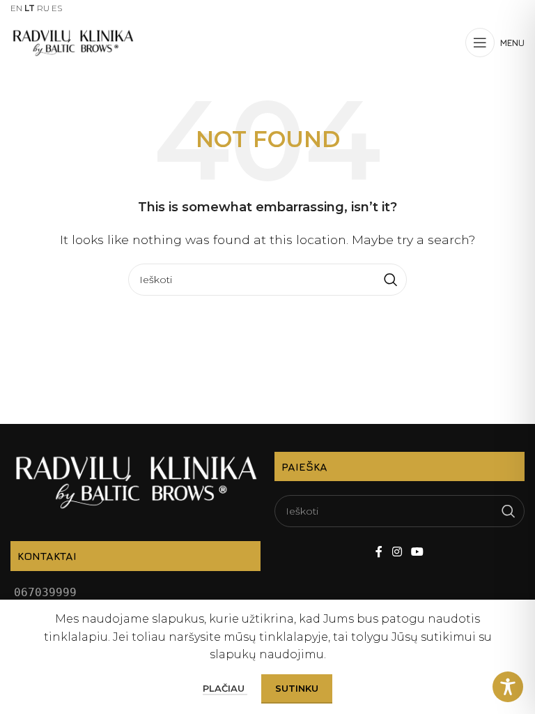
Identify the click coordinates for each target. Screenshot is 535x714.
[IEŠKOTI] (391, 280)
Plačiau (225, 688)
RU (43, 8)
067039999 (45, 592)
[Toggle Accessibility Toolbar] (508, 687)
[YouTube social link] (417, 552)
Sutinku (296, 688)
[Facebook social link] (379, 552)
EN (16, 8)
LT (29, 8)
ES (57, 8)
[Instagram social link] (396, 552)
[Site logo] (72, 41)
